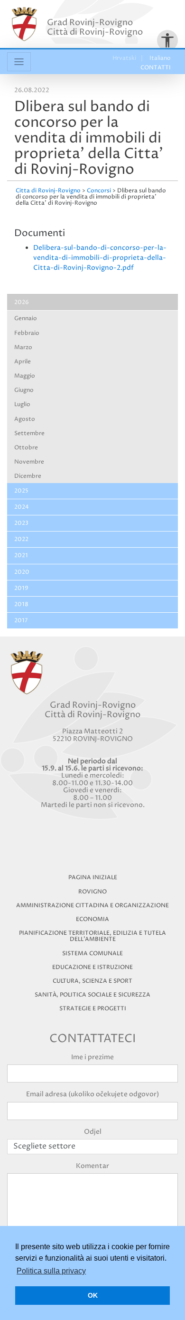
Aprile (22, 362)
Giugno (24, 390)
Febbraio (26, 333)
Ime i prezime (92, 1057)
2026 (21, 302)
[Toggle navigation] (19, 61)
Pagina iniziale (92, 878)
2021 (21, 555)
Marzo (23, 347)
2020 (21, 572)
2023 (21, 523)
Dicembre (27, 476)
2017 (21, 621)
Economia (92, 919)
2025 (21, 491)
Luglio (22, 404)
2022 (21, 539)
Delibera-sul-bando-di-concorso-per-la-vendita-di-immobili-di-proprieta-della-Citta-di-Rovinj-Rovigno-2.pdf (99, 257)
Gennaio (25, 318)
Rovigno (92, 892)
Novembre (29, 462)
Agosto (24, 419)
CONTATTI (155, 68)
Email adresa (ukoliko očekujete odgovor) (92, 1094)
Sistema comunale (92, 954)
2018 (21, 604)
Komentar (92, 1165)
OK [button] (93, 1295)
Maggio (24, 376)
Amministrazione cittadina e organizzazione (92, 906)
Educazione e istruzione (92, 967)
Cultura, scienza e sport (92, 981)
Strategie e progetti (92, 1009)
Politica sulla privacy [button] (51, 1271)
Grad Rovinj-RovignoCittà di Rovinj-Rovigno (95, 27)
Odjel (93, 1131)
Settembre (29, 433)
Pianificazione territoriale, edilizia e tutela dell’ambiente (92, 936)
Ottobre (26, 448)
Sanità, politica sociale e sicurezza (92, 995)
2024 (21, 507)
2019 (21, 588)
